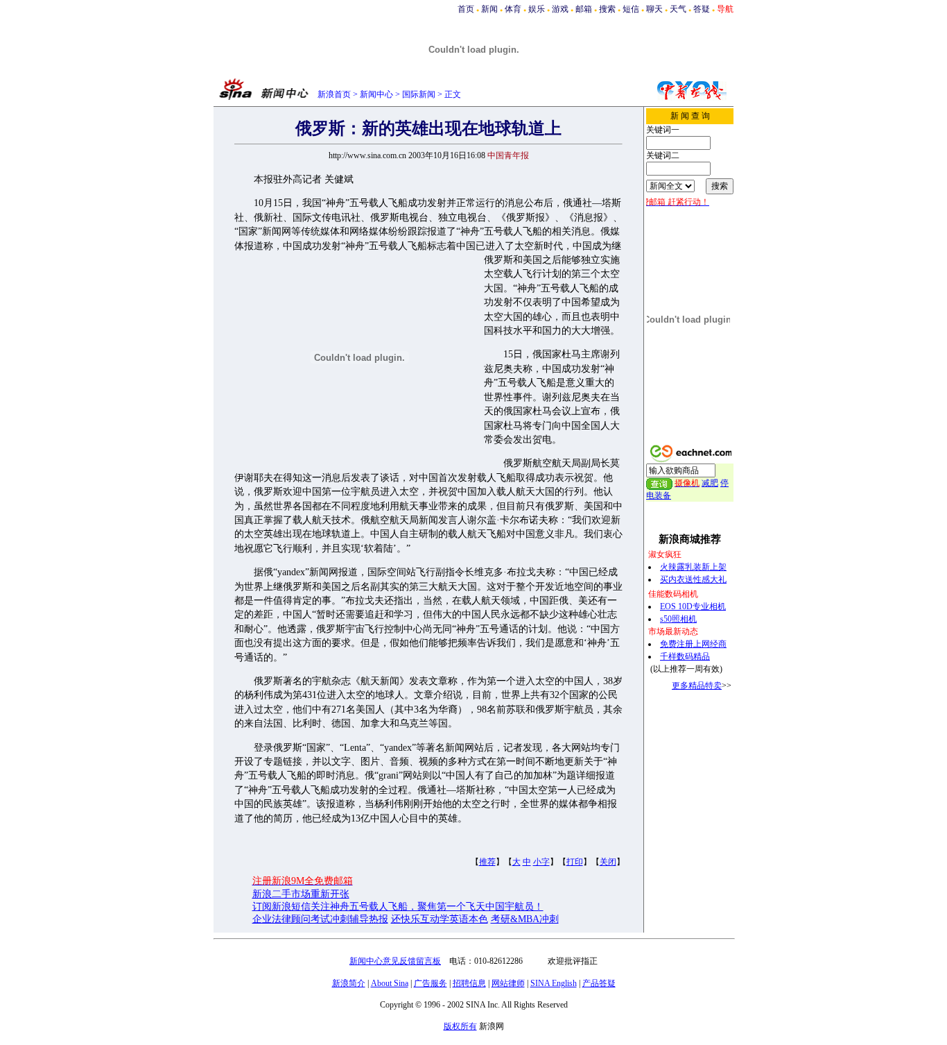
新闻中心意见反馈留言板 (395, 961)
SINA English (553, 983)
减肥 (710, 483)
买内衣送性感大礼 (693, 579)
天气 (678, 9)
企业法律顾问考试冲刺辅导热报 (320, 919)
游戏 (560, 9)
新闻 (489, 9)
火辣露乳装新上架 (693, 567)
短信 (631, 9)
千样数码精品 (685, 656)
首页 (466, 9)
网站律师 (508, 983)
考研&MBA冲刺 (525, 919)
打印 (574, 862)
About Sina (389, 983)
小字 (541, 862)
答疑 (701, 9)
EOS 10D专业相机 (693, 606)
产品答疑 (599, 983)
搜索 (607, 9)
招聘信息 (469, 983)
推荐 (487, 862)
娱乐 (536, 9)
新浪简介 (348, 983)
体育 (513, 9)
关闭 (608, 862)
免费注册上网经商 (693, 644)
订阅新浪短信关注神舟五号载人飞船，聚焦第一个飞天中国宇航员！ (398, 906)
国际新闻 (418, 94)
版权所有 (460, 1026)
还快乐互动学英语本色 (439, 919)
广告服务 (430, 983)
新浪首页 (334, 94)
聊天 (654, 9)
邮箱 (583, 9)
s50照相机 (678, 619)
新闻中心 (376, 94)
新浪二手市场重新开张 (300, 894)
